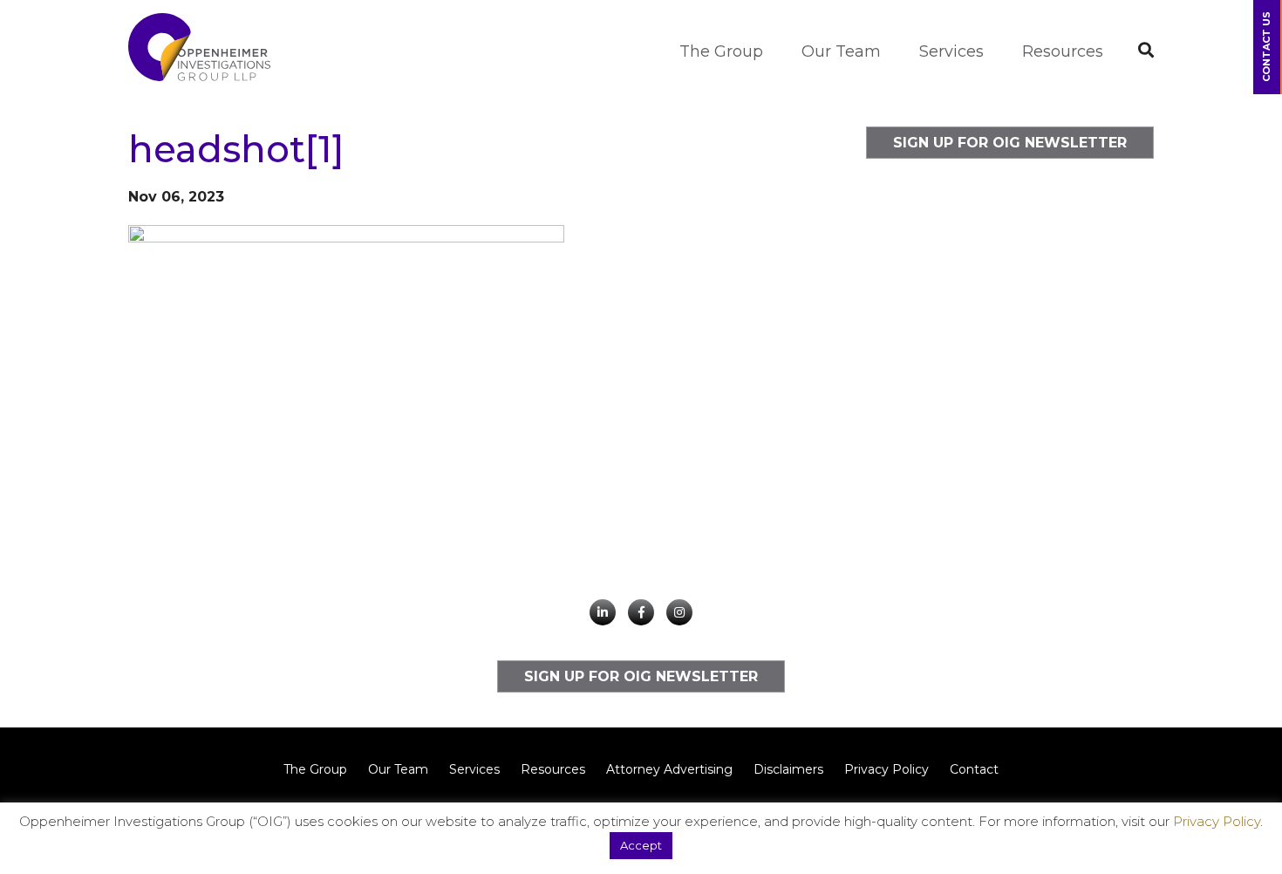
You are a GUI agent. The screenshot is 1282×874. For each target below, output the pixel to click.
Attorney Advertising (669, 769)
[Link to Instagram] (679, 612)
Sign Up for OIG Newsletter (1010, 142)
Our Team (841, 51)
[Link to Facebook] (641, 612)
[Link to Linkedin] (603, 612)
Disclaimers (788, 769)
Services (951, 51)
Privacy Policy (886, 769)
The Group (721, 51)
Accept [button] (641, 845)
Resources (1062, 51)
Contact (974, 769)
